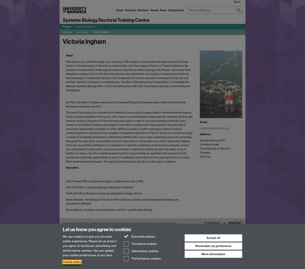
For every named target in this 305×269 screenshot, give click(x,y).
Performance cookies (146, 259)
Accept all (213, 238)
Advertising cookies (145, 251)
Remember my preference (213, 246)
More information (213, 254)
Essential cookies (143, 236)
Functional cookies (144, 244)
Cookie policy (72, 262)
